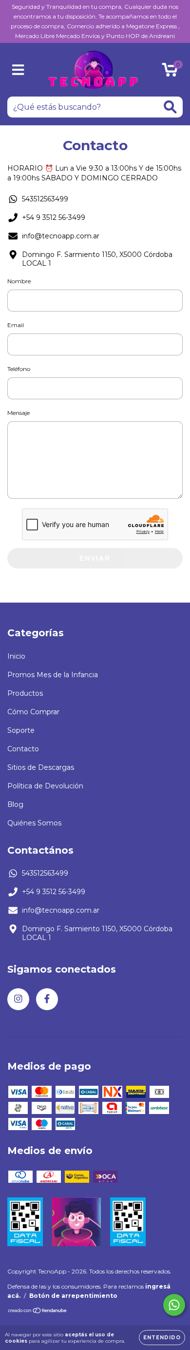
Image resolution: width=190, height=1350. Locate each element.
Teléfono (18, 368)
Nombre (19, 281)
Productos (25, 693)
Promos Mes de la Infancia (52, 674)
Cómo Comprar (33, 711)
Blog (15, 804)
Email (15, 325)
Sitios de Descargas (40, 767)
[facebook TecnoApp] (47, 999)
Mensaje (18, 412)
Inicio (16, 656)
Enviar (95, 558)
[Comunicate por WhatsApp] (174, 1305)
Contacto (23, 748)
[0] (170, 72)
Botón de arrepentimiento (73, 1295)
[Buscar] (170, 107)
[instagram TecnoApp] (18, 999)
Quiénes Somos (34, 823)
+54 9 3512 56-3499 (53, 217)
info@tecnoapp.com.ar (60, 236)
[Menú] (18, 70)
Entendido (162, 1337)
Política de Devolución (45, 786)
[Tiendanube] (37, 1311)
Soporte (21, 730)
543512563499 (45, 199)
